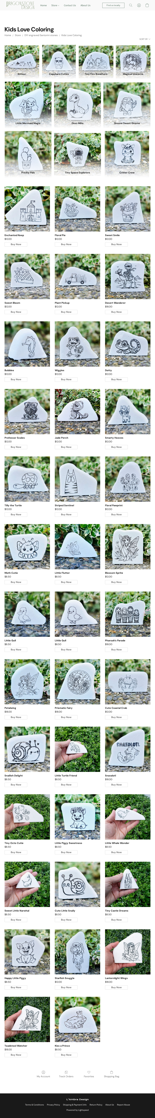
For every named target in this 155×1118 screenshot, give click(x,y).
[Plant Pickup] (77, 276)
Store (54, 5)
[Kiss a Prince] (77, 1019)
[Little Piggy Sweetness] (77, 817)
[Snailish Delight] (27, 749)
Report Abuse (123, 1104)
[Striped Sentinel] (77, 479)
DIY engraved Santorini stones (41, 35)
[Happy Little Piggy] (27, 952)
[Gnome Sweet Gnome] (126, 100)
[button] (20, 5)
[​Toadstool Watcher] (27, 1019)
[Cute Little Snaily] (77, 884)
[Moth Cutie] (27, 546)
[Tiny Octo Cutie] (27, 817)
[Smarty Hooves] (127, 411)
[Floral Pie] (77, 209)
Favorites (89, 1076)
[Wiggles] (77, 344)
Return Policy (96, 1104)
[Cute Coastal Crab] (127, 681)
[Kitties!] (22, 57)
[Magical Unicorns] (133, 57)
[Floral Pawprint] (127, 479)
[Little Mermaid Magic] (28, 100)
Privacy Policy (53, 1104)
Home (43, 5)
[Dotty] (127, 344)
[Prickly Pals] (28, 149)
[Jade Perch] (77, 411)
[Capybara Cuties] (59, 57)
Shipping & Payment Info (75, 1104)
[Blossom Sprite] (127, 546)
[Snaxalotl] (127, 749)
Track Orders (66, 1076)
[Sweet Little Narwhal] (27, 884)
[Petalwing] (27, 681)
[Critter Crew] (126, 149)
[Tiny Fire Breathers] (96, 57)
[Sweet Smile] (127, 209)
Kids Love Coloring (71, 35)
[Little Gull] (27, 614)
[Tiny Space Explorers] (77, 149)
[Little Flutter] (77, 546)
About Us (86, 5)
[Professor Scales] (27, 411)
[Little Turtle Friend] (77, 749)
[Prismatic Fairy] (77, 681)
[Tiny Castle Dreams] (127, 884)
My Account (43, 1076)
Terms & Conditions (34, 1104)
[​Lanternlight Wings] (127, 952)
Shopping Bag (111, 1076)
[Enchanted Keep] (27, 209)
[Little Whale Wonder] (127, 817)
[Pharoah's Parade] (127, 614)
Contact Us (70, 5)
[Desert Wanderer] (127, 276)
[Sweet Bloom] (27, 276)
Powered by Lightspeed (77, 1110)
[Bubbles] (27, 344)
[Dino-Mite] (77, 100)
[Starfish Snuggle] (77, 952)
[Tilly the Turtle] (27, 479)
